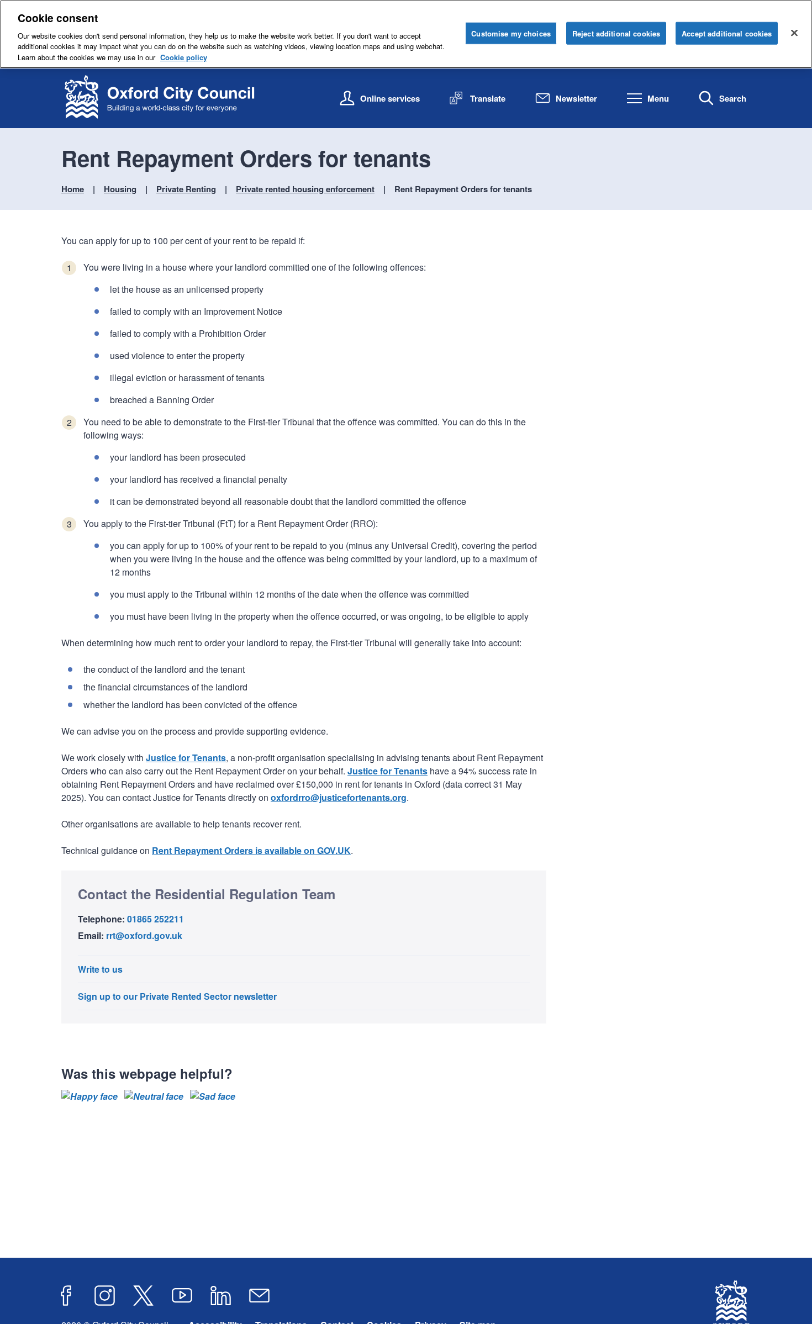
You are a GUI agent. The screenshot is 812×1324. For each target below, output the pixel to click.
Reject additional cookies (616, 33)
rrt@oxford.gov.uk (144, 935)
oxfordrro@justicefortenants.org (339, 797)
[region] (406, 34)
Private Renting (186, 189)
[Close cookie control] (794, 32)
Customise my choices (511, 33)
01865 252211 (155, 918)
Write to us (100, 969)
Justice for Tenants (186, 757)
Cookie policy (183, 57)
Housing (120, 189)
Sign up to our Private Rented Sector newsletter (177, 996)
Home (72, 189)
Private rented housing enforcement (305, 189)
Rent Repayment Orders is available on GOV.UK (251, 850)
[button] (89, 1096)
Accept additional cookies (727, 33)
